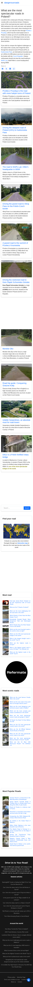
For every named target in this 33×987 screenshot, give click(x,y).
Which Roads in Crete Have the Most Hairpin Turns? (20, 616)
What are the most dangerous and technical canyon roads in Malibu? (20, 707)
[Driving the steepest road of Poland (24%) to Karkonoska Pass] (16, 116)
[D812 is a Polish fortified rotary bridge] (16, 443)
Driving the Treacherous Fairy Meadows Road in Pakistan (20, 835)
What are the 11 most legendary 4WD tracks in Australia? (16, 946)
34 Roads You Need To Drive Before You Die (20, 720)
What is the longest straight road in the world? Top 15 (20, 639)
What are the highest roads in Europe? (20, 643)
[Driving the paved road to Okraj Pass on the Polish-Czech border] (16, 192)
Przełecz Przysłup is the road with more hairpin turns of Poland (16, 92)
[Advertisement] (16, 313)
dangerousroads (11, 2)
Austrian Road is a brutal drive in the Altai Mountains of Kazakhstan (20, 798)
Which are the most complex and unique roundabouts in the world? (20, 711)
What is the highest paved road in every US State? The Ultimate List (20, 648)
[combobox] (13, 508)
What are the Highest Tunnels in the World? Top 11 (16, 953)
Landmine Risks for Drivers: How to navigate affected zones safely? (16, 936)
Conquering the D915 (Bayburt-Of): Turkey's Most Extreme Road (20, 817)
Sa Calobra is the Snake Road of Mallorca (20, 821)
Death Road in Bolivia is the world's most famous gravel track (20, 844)
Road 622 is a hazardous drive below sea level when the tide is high (20, 812)
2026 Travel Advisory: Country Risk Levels (16, 932)
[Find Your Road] (16, 531)
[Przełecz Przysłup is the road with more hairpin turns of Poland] (16, 80)
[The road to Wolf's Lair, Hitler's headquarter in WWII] (16, 156)
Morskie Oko (8, 349)
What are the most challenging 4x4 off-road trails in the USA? (20, 611)
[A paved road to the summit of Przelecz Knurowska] (16, 232)
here (21, 871)
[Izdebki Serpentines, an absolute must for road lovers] (16, 409)
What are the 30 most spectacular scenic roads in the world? (20, 734)
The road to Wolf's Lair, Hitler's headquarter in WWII (15, 168)
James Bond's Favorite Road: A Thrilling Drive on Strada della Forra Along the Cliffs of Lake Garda (20, 803)
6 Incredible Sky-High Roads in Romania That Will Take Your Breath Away (16, 966)
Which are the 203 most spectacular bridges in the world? (20, 634)
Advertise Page (21, 977)
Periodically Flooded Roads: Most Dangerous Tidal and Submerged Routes (20, 621)
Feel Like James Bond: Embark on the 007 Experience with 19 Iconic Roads (20, 602)
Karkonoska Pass (6, 52)
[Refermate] (17, 672)
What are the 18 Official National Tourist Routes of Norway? (20, 729)
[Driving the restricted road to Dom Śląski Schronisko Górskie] (16, 268)
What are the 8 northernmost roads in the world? (16, 956)
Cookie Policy (25, 979)
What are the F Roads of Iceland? (19, 607)
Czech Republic (18, 56)
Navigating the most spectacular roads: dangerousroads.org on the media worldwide (16, 960)
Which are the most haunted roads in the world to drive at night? (20, 630)
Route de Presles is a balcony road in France (20, 807)
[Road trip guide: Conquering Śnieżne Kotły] (16, 372)
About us (13, 982)
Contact (20, 982)
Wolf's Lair (4, 60)
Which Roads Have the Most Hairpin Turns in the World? (20, 625)
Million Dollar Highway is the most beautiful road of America (20, 826)
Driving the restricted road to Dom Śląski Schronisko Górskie (16, 281)
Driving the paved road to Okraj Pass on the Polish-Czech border (16, 206)
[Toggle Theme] (28, 980)
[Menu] (2, 2)
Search (27, 508)
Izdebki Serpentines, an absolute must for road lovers (16, 421)
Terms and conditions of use (12, 979)
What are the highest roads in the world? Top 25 (20, 652)
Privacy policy (11, 977)
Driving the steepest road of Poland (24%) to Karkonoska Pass (15, 130)
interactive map (22, 543)
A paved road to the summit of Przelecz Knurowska (15, 244)
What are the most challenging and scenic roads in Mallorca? (16, 941)
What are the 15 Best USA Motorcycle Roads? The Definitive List (20, 743)
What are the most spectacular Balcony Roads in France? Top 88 (20, 738)
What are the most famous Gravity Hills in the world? (20, 698)
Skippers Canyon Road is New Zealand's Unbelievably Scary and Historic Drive (20, 840)
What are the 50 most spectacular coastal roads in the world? (20, 725)
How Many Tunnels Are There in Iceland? (16, 929)
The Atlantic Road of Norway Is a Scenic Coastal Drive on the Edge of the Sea (20, 830)
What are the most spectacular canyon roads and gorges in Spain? (20, 716)
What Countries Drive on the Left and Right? (16, 950)
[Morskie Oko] (16, 337)
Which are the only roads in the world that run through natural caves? (20, 702)
